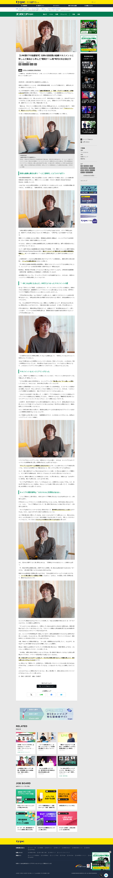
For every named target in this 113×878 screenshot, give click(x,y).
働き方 (45, 14)
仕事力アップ (53, 852)
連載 (79, 14)
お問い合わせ (86, 142)
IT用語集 (83, 148)
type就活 (31, 857)
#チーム (82, 172)
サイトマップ (84, 180)
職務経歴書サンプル (78, 847)
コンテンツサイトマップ (64, 852)
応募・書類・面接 (42, 852)
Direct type (71, 855)
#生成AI (86, 170)
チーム (31, 64)
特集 (74, 14)
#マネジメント (89, 172)
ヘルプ (94, 2)
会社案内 (17, 873)
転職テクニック (84, 156)
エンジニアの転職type (34, 855)
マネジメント (26, 64)
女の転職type (45, 855)
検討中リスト (49, 847)
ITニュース (64, 14)
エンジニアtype (54, 855)
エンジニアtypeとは (88, 139)
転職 (57, 14)
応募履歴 (41, 847)
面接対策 (88, 847)
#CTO (91, 166)
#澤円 (82, 170)
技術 (82, 154)
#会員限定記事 (84, 168)
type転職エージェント (81, 855)
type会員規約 (37, 873)
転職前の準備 (32, 852)
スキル (51, 14)
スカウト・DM (32, 847)
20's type (63, 855)
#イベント (92, 170)
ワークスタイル (84, 152)
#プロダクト (91, 168)
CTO (35, 64)
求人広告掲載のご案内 (45, 873)
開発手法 (83, 158)
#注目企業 (86, 166)
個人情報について (31, 873)
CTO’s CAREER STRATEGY (32, 70)
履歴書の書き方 (66, 847)
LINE (20, 64)
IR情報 (21, 873)
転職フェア (57, 847)
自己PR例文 (32, 849)
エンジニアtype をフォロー (48, 686)
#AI (81, 166)
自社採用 (25, 873)
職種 (82, 150)
